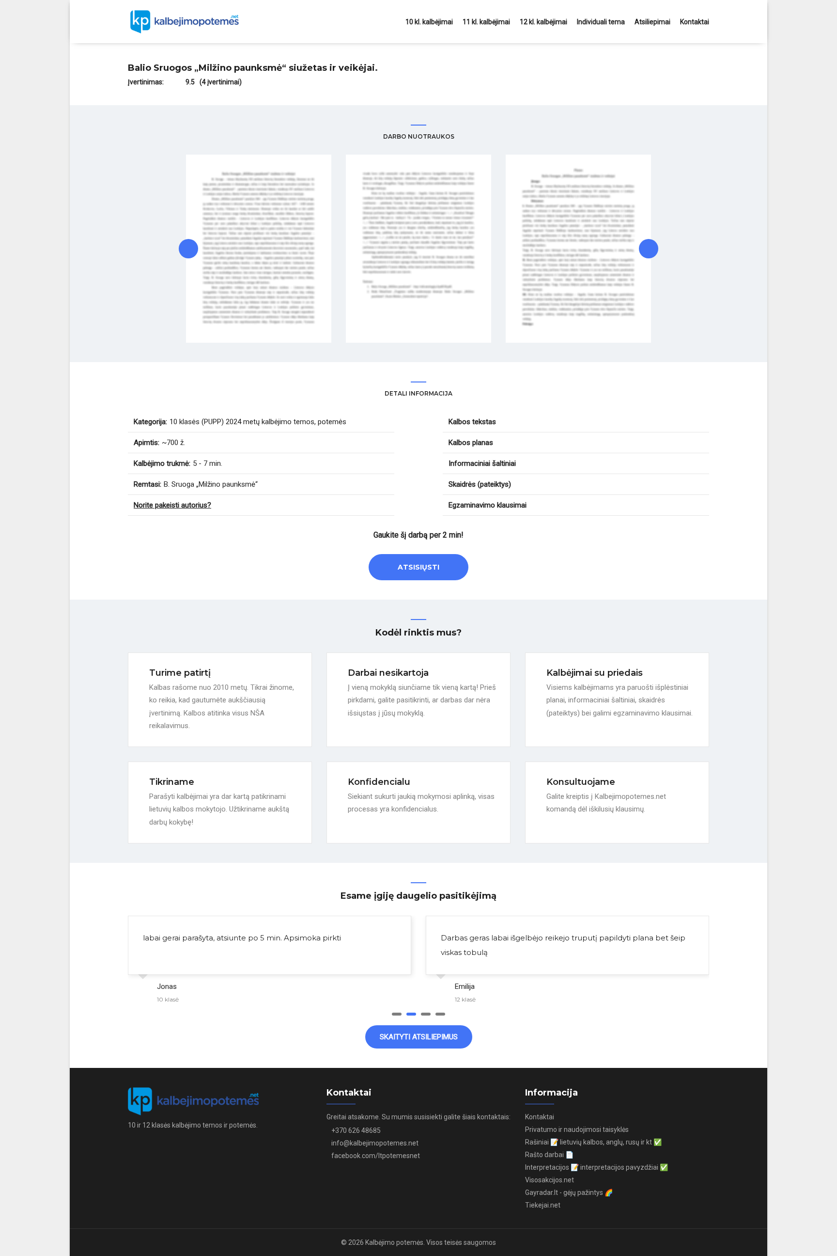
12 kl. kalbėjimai (543, 22)
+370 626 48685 (356, 1130)
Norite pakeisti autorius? (172, 505)
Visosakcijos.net (549, 1180)
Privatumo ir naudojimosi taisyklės (577, 1129)
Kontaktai (694, 22)
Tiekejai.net (542, 1205)
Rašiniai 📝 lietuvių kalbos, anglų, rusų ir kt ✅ (593, 1142)
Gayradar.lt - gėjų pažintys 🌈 (569, 1192)
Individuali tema (601, 22)
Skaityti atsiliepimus (419, 1037)
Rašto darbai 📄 (549, 1155)
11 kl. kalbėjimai (486, 22)
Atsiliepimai (652, 22)
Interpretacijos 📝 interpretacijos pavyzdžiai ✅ (596, 1167)
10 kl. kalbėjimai (429, 22)
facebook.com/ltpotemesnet (375, 1156)
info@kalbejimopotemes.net (374, 1143)
